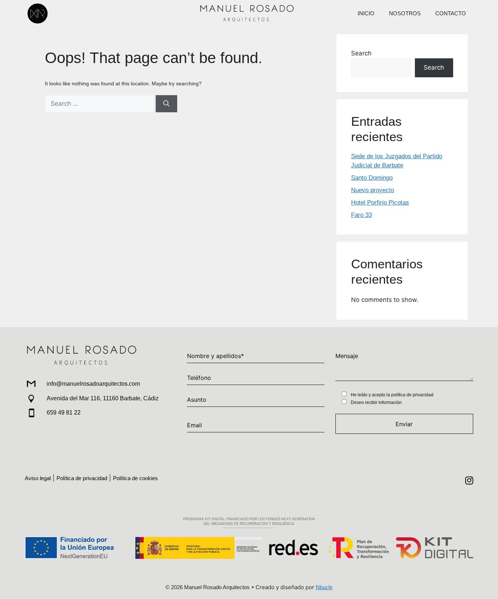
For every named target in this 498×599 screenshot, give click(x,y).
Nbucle (324, 587)
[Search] (166, 104)
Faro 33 (361, 214)
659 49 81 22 (64, 412)
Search (361, 53)
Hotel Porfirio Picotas (380, 202)
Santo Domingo (372, 177)
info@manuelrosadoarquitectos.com (93, 384)
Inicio (366, 13)
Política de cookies (135, 478)
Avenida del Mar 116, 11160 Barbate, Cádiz (103, 398)
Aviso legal (38, 478)
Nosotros (405, 13)
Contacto (450, 13)
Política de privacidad (82, 478)
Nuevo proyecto (372, 190)
